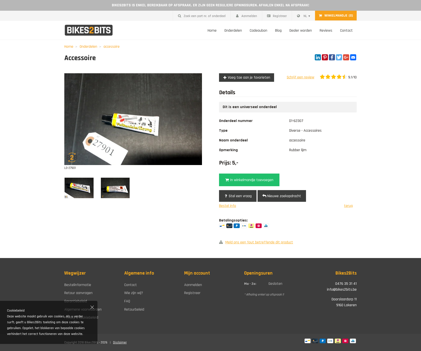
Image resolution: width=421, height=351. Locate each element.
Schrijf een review (300, 77)
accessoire (112, 46)
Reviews (326, 30)
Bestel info (227, 205)
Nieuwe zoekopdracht (283, 196)
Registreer (280, 16)
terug (348, 205)
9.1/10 (352, 77)
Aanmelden (249, 16)
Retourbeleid (134, 309)
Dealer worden (300, 30)
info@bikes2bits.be (342, 289)
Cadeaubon (258, 30)
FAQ (127, 301)
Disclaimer (120, 342)
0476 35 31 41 (346, 283)
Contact (346, 30)
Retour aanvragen (78, 293)
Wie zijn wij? (133, 293)
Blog (278, 30)
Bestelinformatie (77, 284)
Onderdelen (233, 30)
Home (212, 30)
